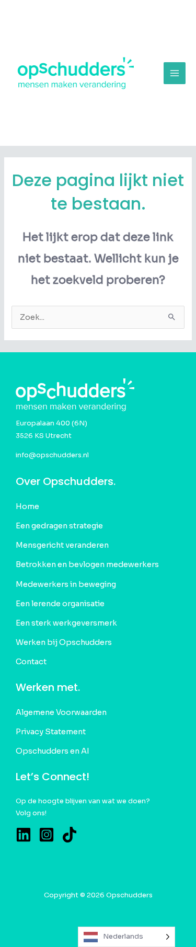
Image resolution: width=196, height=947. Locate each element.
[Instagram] (46, 834)
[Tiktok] (69, 834)
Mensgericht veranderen (62, 545)
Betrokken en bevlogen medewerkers (87, 564)
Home (27, 506)
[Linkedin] (23, 834)
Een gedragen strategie (59, 525)
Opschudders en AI (52, 751)
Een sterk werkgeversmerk (66, 623)
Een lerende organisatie (60, 603)
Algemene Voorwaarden (61, 712)
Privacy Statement (51, 731)
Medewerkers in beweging (66, 584)
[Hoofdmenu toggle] (175, 73)
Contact (31, 661)
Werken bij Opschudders (64, 642)
